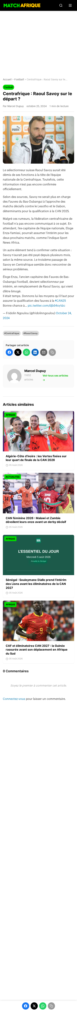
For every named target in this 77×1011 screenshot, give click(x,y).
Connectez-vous (14, 699)
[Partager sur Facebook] (9, 352)
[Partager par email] (43, 352)
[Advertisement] (38, 41)
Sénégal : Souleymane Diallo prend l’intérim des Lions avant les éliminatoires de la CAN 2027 (36, 583)
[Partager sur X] (17, 352)
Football (19, 79)
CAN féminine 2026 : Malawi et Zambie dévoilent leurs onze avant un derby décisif (36, 520)
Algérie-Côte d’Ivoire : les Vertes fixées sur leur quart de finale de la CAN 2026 (36, 458)
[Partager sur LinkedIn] (35, 352)
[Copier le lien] (52, 352)
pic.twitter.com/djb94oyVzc (46, 305)
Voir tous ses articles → (55, 377)
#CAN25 (60, 300)
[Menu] (70, 5)
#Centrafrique (11, 333)
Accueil (7, 79)
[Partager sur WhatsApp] (26, 352)
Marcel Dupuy (35, 371)
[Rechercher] (61, 5)
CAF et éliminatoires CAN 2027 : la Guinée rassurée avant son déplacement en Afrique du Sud (37, 649)
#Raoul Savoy (30, 333)
